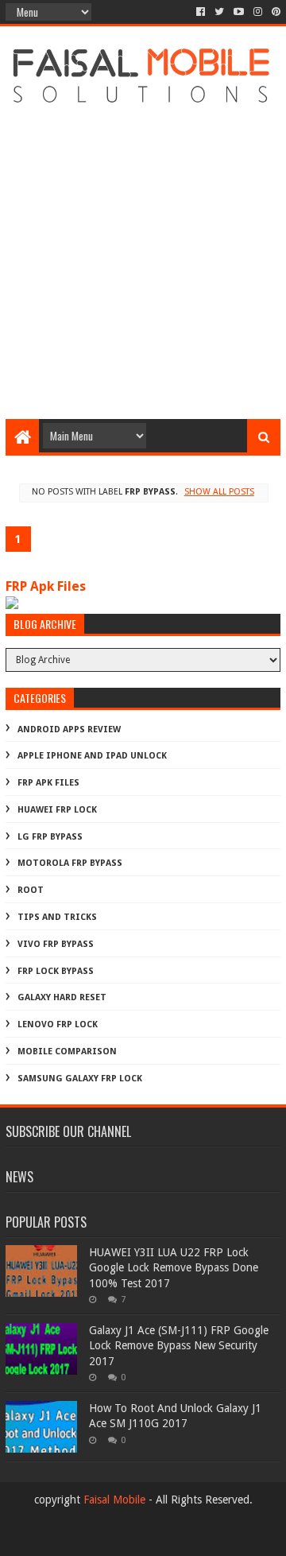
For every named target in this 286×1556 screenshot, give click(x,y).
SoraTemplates (169, 1537)
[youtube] (238, 12)
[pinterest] (274, 12)
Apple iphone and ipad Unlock (92, 756)
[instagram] (257, 12)
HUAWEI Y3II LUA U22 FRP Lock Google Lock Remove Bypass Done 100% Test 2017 (173, 1268)
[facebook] (200, 12)
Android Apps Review (69, 729)
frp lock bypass (55, 971)
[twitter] (219, 12)
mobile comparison (67, 1051)
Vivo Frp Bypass (55, 944)
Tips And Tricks (57, 917)
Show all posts (218, 492)
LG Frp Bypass (50, 837)
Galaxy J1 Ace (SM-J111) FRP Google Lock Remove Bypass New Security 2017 (179, 1346)
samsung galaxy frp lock (79, 1078)
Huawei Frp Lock (57, 810)
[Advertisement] (143, 260)
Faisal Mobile (114, 1499)
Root (30, 890)
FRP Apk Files (46, 586)
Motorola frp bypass (69, 863)
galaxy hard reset (61, 997)
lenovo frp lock (57, 1024)
